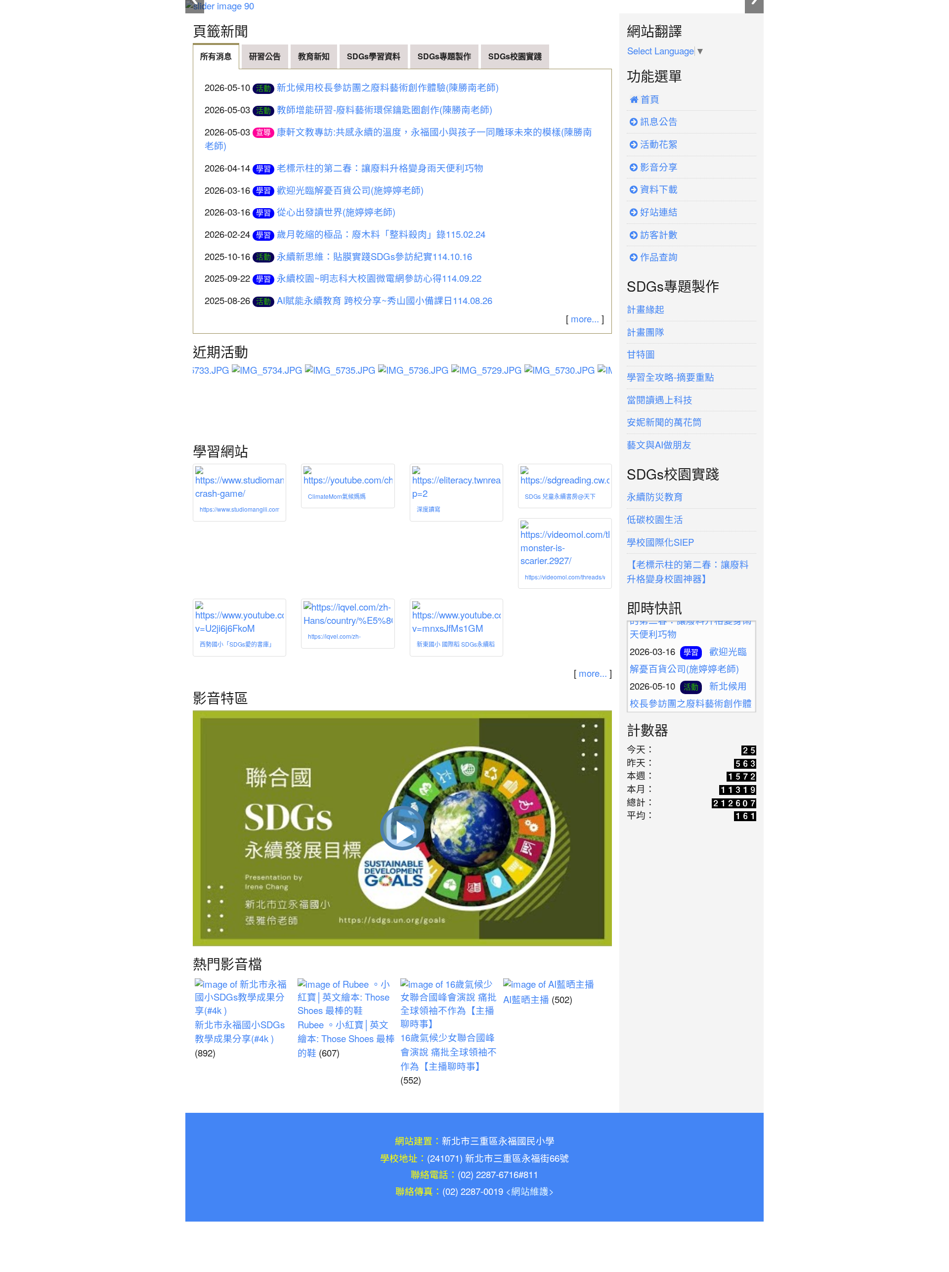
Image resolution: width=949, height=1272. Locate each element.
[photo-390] (244, 372)
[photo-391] (317, 372)
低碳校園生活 (655, 520)
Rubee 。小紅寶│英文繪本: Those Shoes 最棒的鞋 (346, 1039)
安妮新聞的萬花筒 (664, 422)
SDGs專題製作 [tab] (444, 56)
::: (195, 16)
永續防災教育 (655, 497)
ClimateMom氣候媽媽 (337, 497)
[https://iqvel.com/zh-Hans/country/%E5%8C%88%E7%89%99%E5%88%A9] (347, 614)
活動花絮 (658, 144)
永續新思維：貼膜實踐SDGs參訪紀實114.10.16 (374, 257)
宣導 (263, 132)
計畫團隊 (645, 332)
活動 (263, 88)
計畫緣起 (645, 309)
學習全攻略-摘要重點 (670, 377)
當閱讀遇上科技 (659, 400)
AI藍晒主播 (526, 1000)
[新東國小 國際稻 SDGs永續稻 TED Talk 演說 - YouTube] (456, 618)
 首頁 (644, 99)
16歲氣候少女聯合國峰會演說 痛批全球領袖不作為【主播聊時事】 (448, 1052)
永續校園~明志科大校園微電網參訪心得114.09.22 (379, 278)
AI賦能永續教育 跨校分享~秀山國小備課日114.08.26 (384, 301)
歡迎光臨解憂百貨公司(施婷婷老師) (350, 190)
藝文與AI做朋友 (659, 445)
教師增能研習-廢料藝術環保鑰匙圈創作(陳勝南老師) (384, 110)
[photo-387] (610, 372)
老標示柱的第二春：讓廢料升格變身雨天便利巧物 (380, 168)
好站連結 (658, 212)
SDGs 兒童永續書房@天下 (560, 497)
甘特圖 (641, 354)
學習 (263, 169)
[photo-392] (391, 372)
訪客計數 (658, 235)
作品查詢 (658, 257)
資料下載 (658, 189)
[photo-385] (464, 372)
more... (585, 319)
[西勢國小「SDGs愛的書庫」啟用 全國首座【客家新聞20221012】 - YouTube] (239, 618)
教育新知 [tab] (314, 56)
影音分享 (658, 167)
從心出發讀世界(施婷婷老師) (336, 212)
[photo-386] (537, 372)
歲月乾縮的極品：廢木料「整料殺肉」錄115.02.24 (381, 234)
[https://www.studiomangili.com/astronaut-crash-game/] (239, 483)
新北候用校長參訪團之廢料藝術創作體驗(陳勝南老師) (388, 87)
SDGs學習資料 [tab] (373, 56)
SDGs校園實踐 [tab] (515, 56)
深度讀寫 (428, 510)
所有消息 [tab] (216, 56)
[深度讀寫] (456, 483)
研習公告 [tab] (265, 56)
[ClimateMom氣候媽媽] (347, 476)
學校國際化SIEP (660, 542)
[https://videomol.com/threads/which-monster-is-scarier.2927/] (564, 544)
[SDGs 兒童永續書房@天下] (564, 476)
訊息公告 (658, 122)
